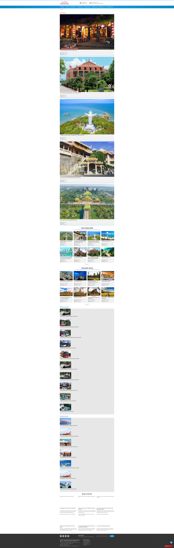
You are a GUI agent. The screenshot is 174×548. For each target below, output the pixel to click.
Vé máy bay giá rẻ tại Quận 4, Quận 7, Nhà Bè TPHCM (68, 457)
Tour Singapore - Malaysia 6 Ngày (65, 281)
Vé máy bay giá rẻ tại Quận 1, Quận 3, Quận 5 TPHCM (68, 478)
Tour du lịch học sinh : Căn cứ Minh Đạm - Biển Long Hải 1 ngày (70, 177)
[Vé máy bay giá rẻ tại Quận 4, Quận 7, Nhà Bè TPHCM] (65, 453)
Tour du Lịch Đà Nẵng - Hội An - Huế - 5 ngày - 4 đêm (68, 50)
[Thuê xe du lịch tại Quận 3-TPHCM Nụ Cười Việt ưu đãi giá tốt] (87, 496)
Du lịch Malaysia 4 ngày (78, 281)
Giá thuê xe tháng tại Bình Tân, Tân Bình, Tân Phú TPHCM (68, 369)
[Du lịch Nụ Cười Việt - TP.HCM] (64, 2)
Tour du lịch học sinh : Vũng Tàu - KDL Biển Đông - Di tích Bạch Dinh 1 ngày (72, 135)
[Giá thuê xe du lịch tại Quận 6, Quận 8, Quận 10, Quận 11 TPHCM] (65, 354)
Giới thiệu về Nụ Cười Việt (87, 541)
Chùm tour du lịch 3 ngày (106, 241)
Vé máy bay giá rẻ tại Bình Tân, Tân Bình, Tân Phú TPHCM (68, 425)
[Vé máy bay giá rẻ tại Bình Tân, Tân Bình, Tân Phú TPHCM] (65, 421)
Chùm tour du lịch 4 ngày (78, 257)
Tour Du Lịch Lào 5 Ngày (78, 297)
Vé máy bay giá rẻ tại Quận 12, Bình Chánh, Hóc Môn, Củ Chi (69, 446)
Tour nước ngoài (87, 268)
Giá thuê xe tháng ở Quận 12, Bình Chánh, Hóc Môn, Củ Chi (68, 390)
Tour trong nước (87, 228)
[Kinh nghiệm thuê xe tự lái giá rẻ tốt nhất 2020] (66, 496)
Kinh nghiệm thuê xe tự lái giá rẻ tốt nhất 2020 (67, 508)
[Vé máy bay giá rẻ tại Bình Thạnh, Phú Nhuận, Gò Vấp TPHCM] (65, 432)
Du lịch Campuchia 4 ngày (106, 281)
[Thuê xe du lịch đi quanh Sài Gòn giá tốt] (102, 514)
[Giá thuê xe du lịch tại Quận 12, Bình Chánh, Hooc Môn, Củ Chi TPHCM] (65, 333)
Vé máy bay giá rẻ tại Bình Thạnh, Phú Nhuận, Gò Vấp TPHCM (69, 436)
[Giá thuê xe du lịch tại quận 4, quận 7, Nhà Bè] (65, 407)
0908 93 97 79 (84, 3)
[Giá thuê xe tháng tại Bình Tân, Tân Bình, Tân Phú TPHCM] (65, 365)
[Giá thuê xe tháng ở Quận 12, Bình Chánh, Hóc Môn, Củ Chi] (65, 386)
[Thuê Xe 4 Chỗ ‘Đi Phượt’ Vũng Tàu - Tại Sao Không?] (67, 514)
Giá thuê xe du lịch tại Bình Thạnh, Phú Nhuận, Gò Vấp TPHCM (69, 379)
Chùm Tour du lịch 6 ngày (106, 257)
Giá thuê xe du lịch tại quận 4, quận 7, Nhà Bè (66, 411)
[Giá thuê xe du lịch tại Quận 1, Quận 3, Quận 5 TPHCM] (65, 396)
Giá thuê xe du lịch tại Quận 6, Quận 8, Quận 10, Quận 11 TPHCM (69, 358)
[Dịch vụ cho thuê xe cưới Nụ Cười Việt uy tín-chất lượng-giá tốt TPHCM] (105, 496)
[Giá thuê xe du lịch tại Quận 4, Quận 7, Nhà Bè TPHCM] (65, 345)
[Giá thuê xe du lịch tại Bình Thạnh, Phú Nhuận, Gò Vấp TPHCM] (65, 322)
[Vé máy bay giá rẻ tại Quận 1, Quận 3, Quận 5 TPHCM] (65, 474)
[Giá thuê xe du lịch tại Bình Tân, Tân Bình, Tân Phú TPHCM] (65, 312)
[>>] (112, 536)
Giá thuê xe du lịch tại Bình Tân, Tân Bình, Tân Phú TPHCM (68, 316)
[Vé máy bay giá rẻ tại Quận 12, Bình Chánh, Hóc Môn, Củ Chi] (65, 442)
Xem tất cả (87, 264)
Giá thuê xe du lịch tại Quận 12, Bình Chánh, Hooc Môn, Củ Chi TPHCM (70, 337)
